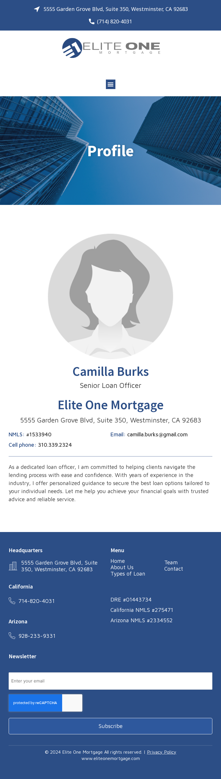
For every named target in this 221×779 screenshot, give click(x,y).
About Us (122, 567)
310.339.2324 (55, 445)
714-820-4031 (36, 601)
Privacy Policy (161, 752)
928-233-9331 (37, 636)
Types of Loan (127, 573)
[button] (110, 84)
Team (171, 562)
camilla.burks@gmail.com (157, 434)
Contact (173, 568)
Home (117, 561)
